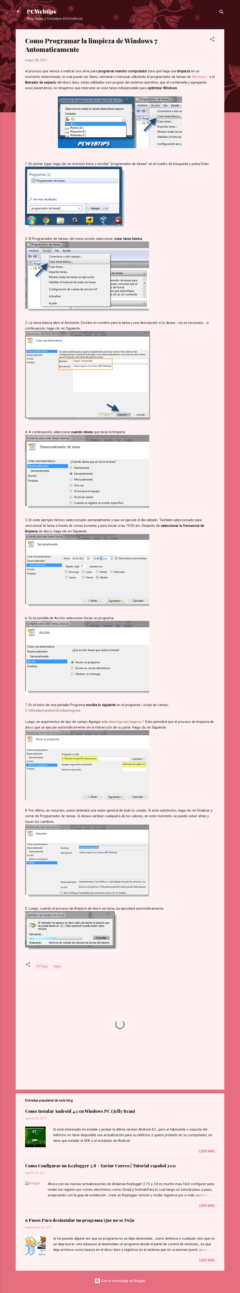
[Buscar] (221, 13)
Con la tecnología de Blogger (123, 1281)
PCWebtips (41, 11)
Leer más (207, 1151)
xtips (57, 966)
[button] (212, 40)
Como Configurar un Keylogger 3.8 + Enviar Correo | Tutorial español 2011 (100, 1165)
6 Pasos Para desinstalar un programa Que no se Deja (79, 1220)
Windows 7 (200, 77)
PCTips (42, 966)
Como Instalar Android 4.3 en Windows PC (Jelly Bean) (80, 1111)
